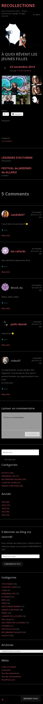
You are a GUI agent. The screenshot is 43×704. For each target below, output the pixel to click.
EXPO (3, 600)
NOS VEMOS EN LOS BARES (13, 622)
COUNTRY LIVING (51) (11, 482)
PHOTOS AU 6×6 (8, 629)
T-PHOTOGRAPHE (24, 70)
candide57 (18, 215)
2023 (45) (5, 511)
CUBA (3, 590)
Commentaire (32, 434)
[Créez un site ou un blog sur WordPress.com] (2, 699)
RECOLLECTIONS (18, 5)
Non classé (6, 619)
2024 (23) (5, 508)
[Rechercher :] (20, 452)
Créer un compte (8, 667)
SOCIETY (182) (7, 473)
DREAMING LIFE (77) (10, 476)
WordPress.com (8, 680)
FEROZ (4, 603)
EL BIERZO (6, 597)
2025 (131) (5, 505)
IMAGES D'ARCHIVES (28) (12, 486)
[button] (15, 85)
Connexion (6, 670)
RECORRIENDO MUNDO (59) (13, 479)
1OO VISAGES (6, 141)
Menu (37, 14)
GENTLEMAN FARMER (11, 606)
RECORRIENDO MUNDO (11, 632)
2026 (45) (5, 502)
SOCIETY (5, 635)
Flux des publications (10, 673)
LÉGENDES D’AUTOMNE (17, 159)
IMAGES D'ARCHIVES (10, 609)
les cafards (18, 251)
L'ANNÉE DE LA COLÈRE (11, 616)
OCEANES (5, 626)
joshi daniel (19, 324)
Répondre (5, 235)
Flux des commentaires (11, 676)
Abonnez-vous (30, 698)
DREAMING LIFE (8, 593)
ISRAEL (4, 613)
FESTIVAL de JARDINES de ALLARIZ (16, 171)
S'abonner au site (12, 564)
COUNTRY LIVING (9, 587)
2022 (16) (5, 515)
